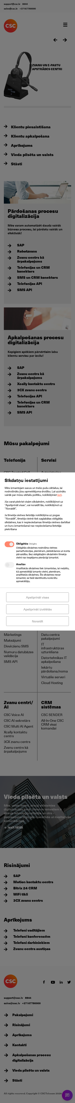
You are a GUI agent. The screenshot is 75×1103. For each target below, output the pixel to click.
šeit (59, 495)
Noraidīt (37, 621)
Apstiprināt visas (37, 597)
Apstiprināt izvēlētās (37, 609)
